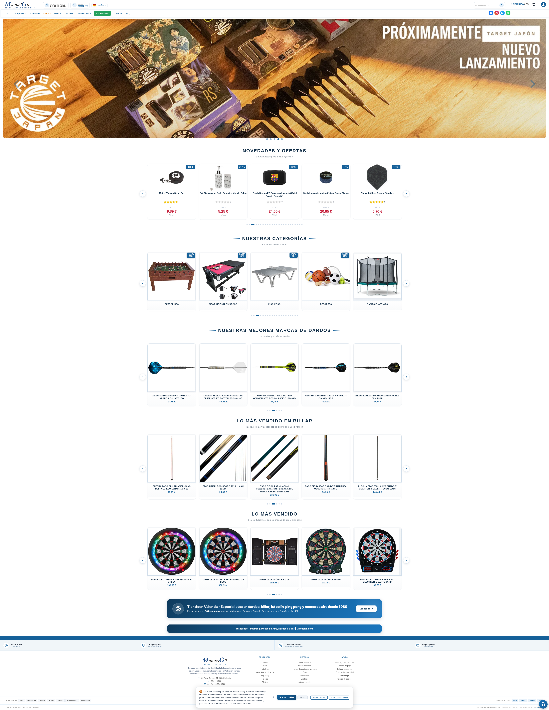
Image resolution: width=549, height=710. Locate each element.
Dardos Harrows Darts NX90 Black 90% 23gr (326, 397)
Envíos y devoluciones (344, 662)
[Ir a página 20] (292, 224)
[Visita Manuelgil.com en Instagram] (496, 13)
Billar (265, 666)
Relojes (265, 679)
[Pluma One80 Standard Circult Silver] (326, 177)
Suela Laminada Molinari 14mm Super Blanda (223, 193)
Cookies (36, 707)
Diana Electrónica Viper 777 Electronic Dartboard (326, 580)
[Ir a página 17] (286, 224)
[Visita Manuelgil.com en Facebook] (491, 13)
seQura (60, 700)
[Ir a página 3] (251, 224)
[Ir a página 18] (288, 224)
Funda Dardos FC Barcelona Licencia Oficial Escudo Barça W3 (172, 194)
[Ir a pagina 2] (269, 410)
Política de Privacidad (339, 698)
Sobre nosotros (304, 662)
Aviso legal (344, 676)
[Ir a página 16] (283, 224)
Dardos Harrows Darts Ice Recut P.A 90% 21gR (274, 397)
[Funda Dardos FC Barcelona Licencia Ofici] (171, 177)
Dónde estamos (304, 666)
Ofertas (47, 13)
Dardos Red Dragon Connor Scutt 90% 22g (377, 397)
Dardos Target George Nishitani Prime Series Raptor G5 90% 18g (171, 397)
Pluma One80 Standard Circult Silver (326, 193)
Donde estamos (84, 13)
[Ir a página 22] (297, 224)
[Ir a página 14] (279, 224)
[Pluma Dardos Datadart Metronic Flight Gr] (377, 177)
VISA (21, 700)
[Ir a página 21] (295, 224)
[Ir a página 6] (260, 224)
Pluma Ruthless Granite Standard (274, 193)
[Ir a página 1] (247, 224)
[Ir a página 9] (267, 224)
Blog (128, 13)
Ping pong (223, 304)
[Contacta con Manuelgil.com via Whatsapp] (508, 13)
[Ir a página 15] (281, 224)
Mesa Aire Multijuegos (172, 304)
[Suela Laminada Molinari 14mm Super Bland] (223, 177)
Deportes (274, 304)
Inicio (7, 13)
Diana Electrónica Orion (274, 579)
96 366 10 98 (216, 681)
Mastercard (31, 700)
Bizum (51, 700)
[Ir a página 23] (299, 224)
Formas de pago (344, 666)
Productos (264, 657)
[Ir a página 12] (274, 224)
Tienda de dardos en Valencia (305, 669)
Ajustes (302, 697)
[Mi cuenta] (543, 4)
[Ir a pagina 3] (272, 410)
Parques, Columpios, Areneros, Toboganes (377, 305)
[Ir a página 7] (263, 224)
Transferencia (72, 700)
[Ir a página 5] (257, 224)
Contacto (304, 679)
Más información (319, 698)
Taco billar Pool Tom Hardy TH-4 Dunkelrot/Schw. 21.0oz (377, 487)
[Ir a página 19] (290, 224)
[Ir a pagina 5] (279, 410)
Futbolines (264, 669)
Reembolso (85, 700)
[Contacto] (543, 704)
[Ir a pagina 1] (267, 410)
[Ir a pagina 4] (275, 410)
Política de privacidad (345, 672)
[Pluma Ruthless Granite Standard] (274, 177)
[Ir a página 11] (272, 224)
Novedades (34, 13)
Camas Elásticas (325, 304)
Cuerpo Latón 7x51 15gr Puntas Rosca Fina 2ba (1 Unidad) (377, 580)
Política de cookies (345, 679)
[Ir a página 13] (276, 224)
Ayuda (345, 657)
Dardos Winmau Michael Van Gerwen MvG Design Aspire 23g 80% (223, 397)
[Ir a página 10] (269, 224)
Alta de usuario (102, 13)
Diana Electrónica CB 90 (223, 579)
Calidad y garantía (344, 669)
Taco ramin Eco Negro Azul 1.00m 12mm (171, 487)
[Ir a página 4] (253, 224)
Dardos (265, 662)
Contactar (118, 13)
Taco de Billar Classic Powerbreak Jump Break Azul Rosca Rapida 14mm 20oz (223, 489)
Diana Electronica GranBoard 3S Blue (171, 580)
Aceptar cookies (287, 697)
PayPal (42, 700)
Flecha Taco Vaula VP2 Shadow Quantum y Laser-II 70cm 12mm (326, 487)
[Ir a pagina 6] (281, 410)
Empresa (69, 13)
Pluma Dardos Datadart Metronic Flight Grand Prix (377, 194)
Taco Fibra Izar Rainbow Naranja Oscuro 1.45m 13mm (274, 487)
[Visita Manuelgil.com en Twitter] (502, 13)
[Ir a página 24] (302, 224)
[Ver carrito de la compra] (533, 4)
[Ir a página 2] (249, 224)
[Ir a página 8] (265, 224)
